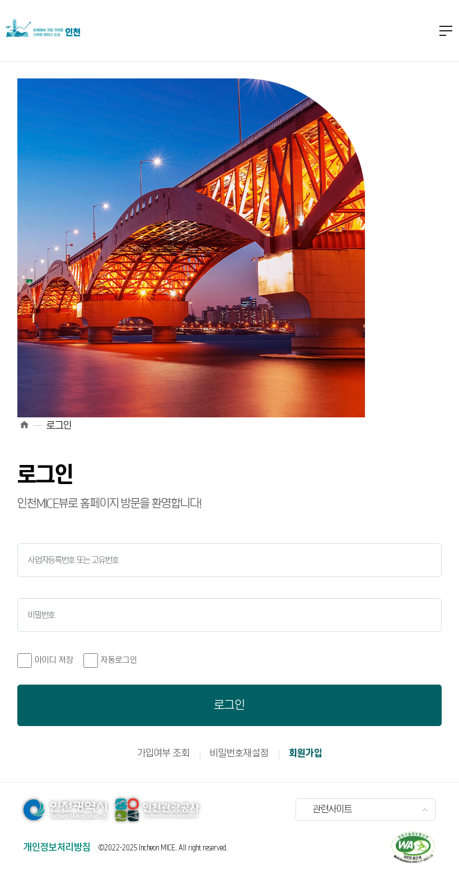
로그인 (229, 705)
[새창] (413, 847)
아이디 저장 (54, 660)
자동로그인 (119, 660)
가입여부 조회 (163, 753)
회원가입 (305, 753)
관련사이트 (332, 809)
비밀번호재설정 (239, 753)
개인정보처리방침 (57, 848)
